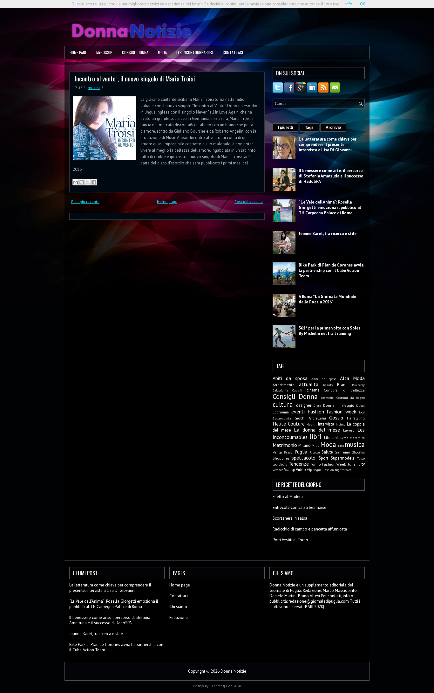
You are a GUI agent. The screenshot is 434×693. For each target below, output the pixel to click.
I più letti (285, 127)
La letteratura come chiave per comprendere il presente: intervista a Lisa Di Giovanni (327, 144)
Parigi (277, 452)
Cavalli (297, 390)
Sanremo (342, 452)
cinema (313, 390)
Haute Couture (289, 423)
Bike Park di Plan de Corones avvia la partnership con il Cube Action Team (331, 270)
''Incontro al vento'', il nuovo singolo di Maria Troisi (134, 78)
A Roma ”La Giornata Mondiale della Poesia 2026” (327, 299)
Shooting (358, 452)
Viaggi (289, 469)
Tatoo (361, 458)
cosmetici (327, 397)
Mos (341, 445)
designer (303, 405)
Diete (317, 405)
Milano (304, 445)
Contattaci (233, 52)
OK (362, 4)
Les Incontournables (194, 52)
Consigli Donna (135, 52)
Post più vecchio (248, 201)
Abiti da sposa (290, 378)
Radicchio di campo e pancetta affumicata (310, 529)
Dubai (360, 405)
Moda (162, 52)
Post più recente (85, 201)
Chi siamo (178, 606)
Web (348, 470)
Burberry (358, 385)
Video (301, 469)
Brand (342, 384)
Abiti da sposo (323, 379)
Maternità (357, 437)
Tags (309, 127)
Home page (78, 52)
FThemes (216, 686)
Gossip (336, 417)
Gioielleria (317, 418)
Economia (281, 412)
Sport (323, 458)
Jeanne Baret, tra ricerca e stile (327, 233)
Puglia (301, 451)
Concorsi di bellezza (344, 390)
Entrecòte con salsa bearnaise (299, 507)
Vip (309, 469)
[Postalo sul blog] (81, 182)
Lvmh (344, 437)
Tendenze (298, 464)
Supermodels (343, 458)
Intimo (340, 424)
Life (327, 437)
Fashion (316, 411)
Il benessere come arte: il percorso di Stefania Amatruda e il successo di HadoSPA (331, 176)
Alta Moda (352, 378)
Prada (288, 452)
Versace (278, 470)
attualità (308, 384)
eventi (298, 411)
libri (315, 436)
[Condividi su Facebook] (94, 182)
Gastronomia (282, 418)
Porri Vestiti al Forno (290, 540)
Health (311, 424)
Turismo (354, 464)
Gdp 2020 (233, 686)
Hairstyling (356, 418)
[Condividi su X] (88, 182)
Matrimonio (285, 445)
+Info (347, 4)
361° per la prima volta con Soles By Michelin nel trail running (329, 330)
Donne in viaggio (338, 405)
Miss (315, 445)
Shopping (281, 458)
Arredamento (284, 384)
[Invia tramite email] (75, 182)
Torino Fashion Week (328, 464)
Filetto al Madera (288, 496)
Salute (327, 452)
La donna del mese (317, 429)
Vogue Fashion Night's (328, 470)
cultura (283, 404)
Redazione (178, 617)
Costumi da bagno (350, 397)
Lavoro (349, 430)
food (362, 412)
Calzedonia (280, 390)
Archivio (333, 127)
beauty (328, 385)
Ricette (315, 452)
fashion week (341, 411)
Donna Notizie (233, 671)
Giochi (300, 418)
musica (94, 87)
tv (363, 464)
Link (335, 437)
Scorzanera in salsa (290, 518)
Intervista (326, 424)
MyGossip (104, 52)
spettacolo (303, 457)
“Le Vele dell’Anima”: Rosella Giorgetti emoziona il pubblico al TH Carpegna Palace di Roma (330, 207)
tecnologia (280, 464)
